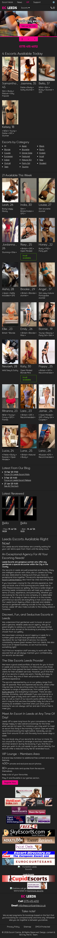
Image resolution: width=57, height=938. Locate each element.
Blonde (7, 149)
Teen (6, 167)
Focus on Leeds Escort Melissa (17, 480)
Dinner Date (27, 153)
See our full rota (28, 26)
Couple (7, 153)
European (8, 156)
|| (22, 39)
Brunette (25, 149)
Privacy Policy (13, 927)
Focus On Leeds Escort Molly (17, 474)
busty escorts (8, 692)
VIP (27, 2)
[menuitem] (53, 8)
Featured (26, 156)
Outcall (7, 163)
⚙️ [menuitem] (53, 2)
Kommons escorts (35, 891)
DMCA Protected (42, 927)
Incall (41, 156)
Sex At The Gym (11, 486)
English (42, 153)
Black (41, 146)
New (41, 160)
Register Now (10, 782)
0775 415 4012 (28, 46)
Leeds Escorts (28, 874)
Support (37, 2)
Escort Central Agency (12, 579)
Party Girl (26, 163)
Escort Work (7, 2)
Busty (41, 149)
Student (42, 163)
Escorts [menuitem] (24, 8)
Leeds (9, 8)
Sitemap (27, 927)
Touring (25, 167)
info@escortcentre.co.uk (32, 905)
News (19, 2)
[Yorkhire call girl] (18, 888)
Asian (24, 146)
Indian (7, 160)
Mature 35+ (27, 160)
